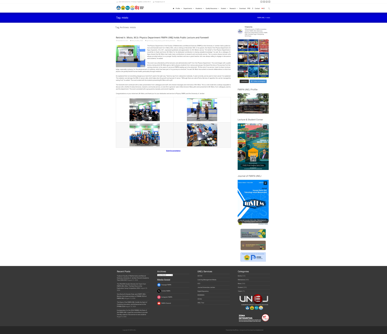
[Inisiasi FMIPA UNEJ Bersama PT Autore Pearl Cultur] (253, 71)
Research (233, 8)
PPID (248, 8)
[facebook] (261, 2)
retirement (172, 40)
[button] (253, 103)
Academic (199, 8)
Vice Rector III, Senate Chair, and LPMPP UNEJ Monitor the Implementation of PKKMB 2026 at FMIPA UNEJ (132, 296)
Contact (257, 8)
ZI (252, 8)
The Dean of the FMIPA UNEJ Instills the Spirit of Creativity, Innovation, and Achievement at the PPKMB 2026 (132, 304)
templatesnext (259, 330)
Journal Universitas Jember (206, 287)
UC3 (199, 283)
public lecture (165, 40)
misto (155, 40)
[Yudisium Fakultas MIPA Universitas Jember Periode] (243, 45)
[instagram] (267, 2)
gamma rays (150, 40)
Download (242, 8)
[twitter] (264, 2)
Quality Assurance (211, 8)
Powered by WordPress (232, 330)
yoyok (180, 40)
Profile (178, 8)
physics (160, 40)
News (133, 40)
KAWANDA (201, 295)
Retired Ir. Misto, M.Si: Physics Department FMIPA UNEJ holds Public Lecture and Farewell (162, 37)
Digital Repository (203, 291)
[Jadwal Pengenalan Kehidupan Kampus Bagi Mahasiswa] (243, 71)
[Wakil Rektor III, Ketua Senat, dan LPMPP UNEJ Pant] (243, 58)
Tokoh (141, 40)
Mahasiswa (241, 280)
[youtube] (269, 2)
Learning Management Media (207, 280)
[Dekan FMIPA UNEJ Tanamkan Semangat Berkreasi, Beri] (253, 58)
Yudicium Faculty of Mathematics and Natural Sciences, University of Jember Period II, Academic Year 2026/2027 (133, 278)
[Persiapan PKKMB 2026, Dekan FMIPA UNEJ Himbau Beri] (264, 58)
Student (223, 8)
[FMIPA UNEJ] (128, 8)
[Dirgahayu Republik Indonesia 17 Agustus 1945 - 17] (264, 45)
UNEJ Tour (201, 303)
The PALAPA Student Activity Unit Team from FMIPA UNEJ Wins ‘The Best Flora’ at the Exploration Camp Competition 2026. (131, 286)
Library (200, 299)
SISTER (200, 276)
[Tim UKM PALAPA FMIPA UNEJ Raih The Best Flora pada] (253, 45)
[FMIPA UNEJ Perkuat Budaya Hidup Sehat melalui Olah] (264, 71)
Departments (188, 8)
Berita (240, 276)
